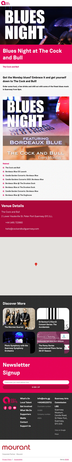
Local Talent (26, 402)
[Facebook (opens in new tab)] (5, 408)
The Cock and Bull (11, 66)
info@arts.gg (43, 398)
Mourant (19, 454)
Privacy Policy (7, 460)
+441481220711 (44, 402)
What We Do (26, 410)
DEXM (67, 460)
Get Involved (26, 406)
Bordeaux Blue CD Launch (15, 171)
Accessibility (18, 460)
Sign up (36, 387)
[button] (69, 3)
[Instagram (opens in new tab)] (10, 408)
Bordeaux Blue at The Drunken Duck (20, 187)
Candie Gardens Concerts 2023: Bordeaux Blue (24, 179)
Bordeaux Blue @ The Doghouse (18, 195)
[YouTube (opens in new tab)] (14, 408)
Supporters (25, 414)
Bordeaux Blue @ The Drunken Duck (20, 183)
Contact (24, 422)
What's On (25, 398)
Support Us (25, 426)
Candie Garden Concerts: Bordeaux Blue (21, 175)
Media (23, 418)
